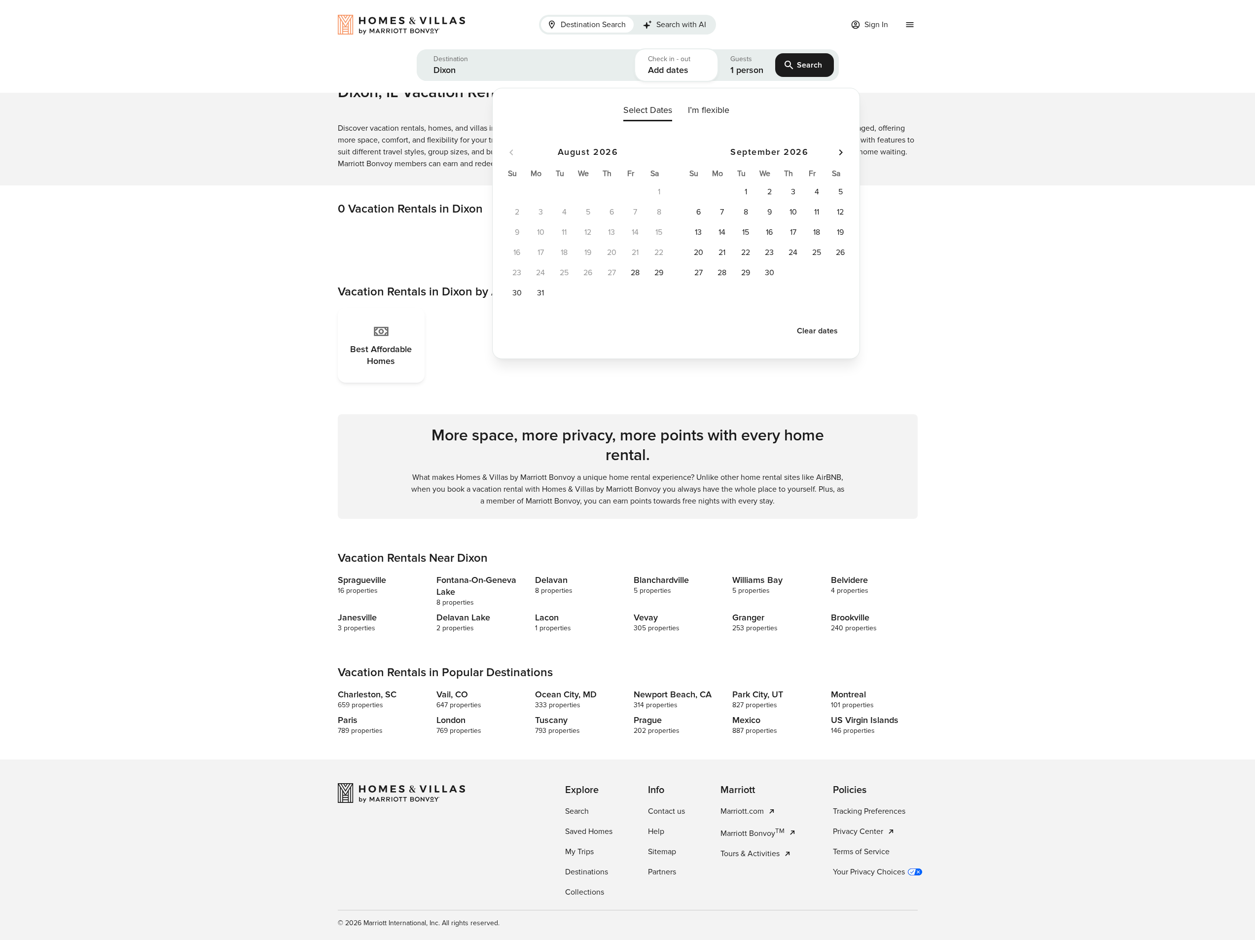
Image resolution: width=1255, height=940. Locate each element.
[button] (526, 65)
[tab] (587, 25)
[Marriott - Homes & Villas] (406, 25)
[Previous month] (511, 152)
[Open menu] (910, 25)
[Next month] (841, 152)
